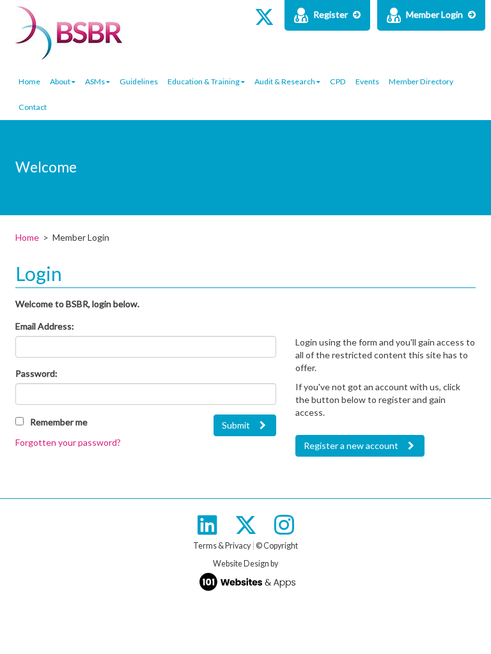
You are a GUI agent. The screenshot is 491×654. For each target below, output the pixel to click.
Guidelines (139, 81)
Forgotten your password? (68, 442)
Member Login (434, 14)
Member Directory (421, 81)
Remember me (59, 421)
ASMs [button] (95, 81)
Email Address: (44, 326)
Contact (33, 107)
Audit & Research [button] (285, 81)
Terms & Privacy (222, 546)
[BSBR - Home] (245, 29)
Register (330, 14)
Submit (236, 425)
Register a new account (351, 445)
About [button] (61, 81)
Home (29, 81)
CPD (338, 81)
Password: (36, 373)
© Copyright (277, 546)
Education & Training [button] (204, 81)
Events (367, 81)
